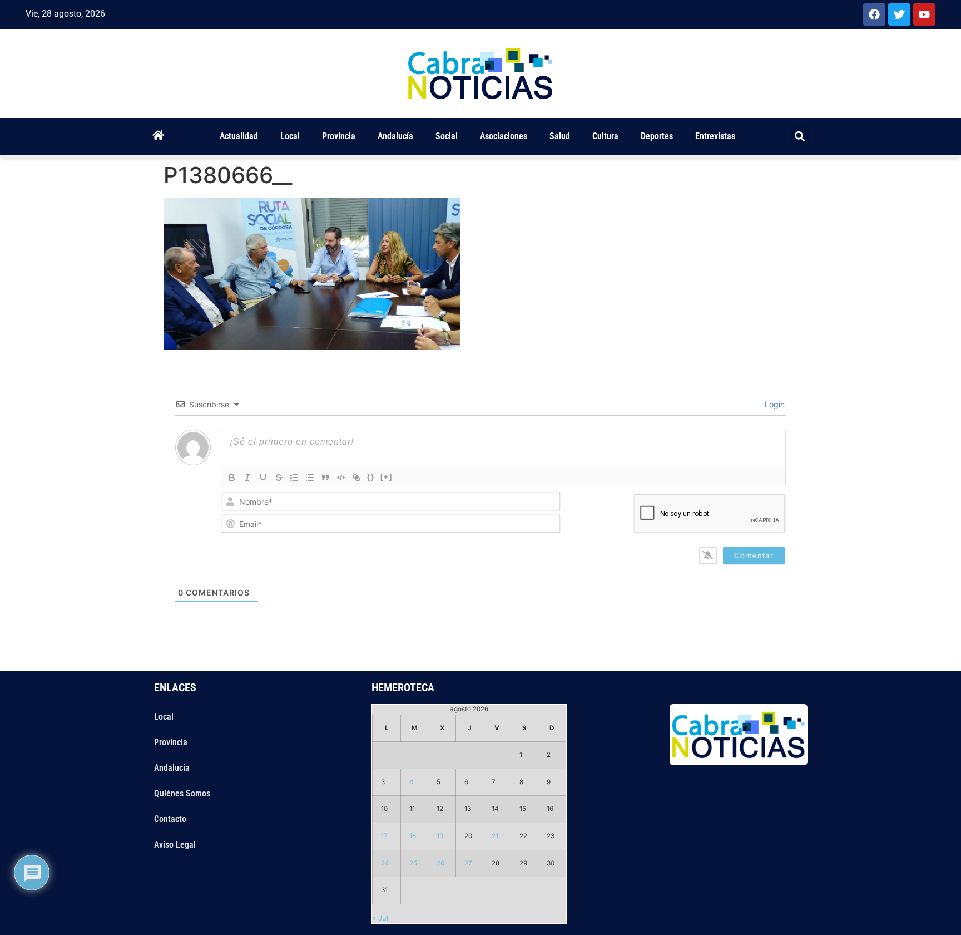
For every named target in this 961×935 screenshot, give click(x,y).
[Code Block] (341, 477)
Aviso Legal (175, 844)
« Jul (380, 917)
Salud (559, 136)
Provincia (338, 136)
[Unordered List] (310, 477)
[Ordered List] (294, 477)
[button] (800, 136)
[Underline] (263, 477)
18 (412, 836)
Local (290, 136)
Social (446, 136)
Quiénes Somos (182, 793)
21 (495, 836)
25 (413, 863)
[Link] (356, 477)
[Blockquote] (325, 477)
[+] (386, 477)
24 (385, 863)
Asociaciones (503, 136)
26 (440, 863)
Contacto (170, 819)
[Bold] (232, 477)
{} (371, 477)
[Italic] (247, 477)
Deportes (657, 136)
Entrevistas (715, 136)
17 (384, 836)
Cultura (605, 136)
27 (468, 863)
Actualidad (239, 136)
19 (440, 836)
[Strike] (278, 477)
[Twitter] (899, 14)
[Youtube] (924, 14)
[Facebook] (874, 14)
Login (773, 404)
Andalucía (395, 136)
